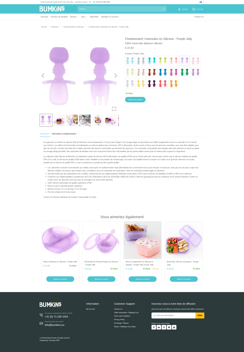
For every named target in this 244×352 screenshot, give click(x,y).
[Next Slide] (116, 75)
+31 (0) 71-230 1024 (102, 2)
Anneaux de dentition (59, 17)
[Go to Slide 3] (72, 120)
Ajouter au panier (135, 100)
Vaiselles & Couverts (109, 17)
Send (199, 315)
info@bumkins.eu (54, 325)
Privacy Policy (119, 320)
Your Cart (200, 9)
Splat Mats (94, 17)
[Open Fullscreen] (114, 108)
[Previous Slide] (43, 75)
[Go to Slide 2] (59, 120)
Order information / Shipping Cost (126, 313)
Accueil (44, 27)
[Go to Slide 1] (46, 120)
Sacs (83, 17)
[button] (79, 75)
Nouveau (44, 17)
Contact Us (199, 17)
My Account (90, 309)
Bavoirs (73, 17)
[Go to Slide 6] (110, 120)
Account (185, 9)
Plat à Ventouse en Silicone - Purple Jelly (60, 262)
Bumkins (55, 27)
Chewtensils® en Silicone (73, 27)
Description (44, 134)
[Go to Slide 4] (85, 120)
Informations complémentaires (64, 134)
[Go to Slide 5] (98, 120)
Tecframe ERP (54, 340)
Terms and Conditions (122, 316)
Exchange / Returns (121, 323)
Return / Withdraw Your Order (125, 327)
